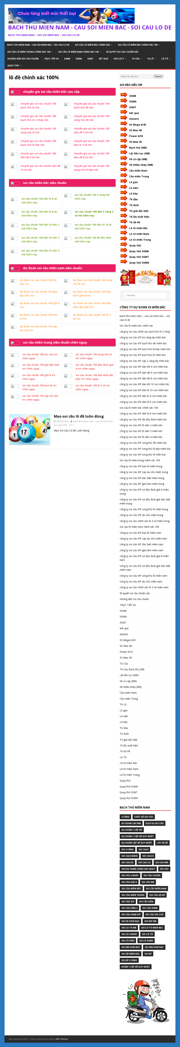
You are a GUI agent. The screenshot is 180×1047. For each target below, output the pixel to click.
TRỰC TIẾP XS (51, 58)
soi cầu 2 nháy (130, 875)
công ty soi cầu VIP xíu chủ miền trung (141, 515)
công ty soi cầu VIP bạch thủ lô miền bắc (143, 355)
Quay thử (13, 65)
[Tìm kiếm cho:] (145, 295)
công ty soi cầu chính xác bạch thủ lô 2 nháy (145, 331)
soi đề (148, 953)
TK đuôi (134, 205)
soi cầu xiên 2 (129, 908)
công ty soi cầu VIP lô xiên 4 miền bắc (141, 437)
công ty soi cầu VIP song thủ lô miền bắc (143, 454)
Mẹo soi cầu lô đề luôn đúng (79, 416)
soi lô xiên (127, 940)
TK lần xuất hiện (139, 216)
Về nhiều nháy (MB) (141, 164)
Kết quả (103, 58)
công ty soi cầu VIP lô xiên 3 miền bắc (141, 431)
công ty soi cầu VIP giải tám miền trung (142, 483)
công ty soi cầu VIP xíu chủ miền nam (141, 581)
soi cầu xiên (146, 901)
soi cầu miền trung (132, 895)
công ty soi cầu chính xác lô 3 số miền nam (144, 587)
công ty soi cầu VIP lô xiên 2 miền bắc (141, 425)
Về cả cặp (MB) (138, 159)
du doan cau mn (131, 823)
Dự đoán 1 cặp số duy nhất (137, 836)
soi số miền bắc (130, 953)
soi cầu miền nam (156, 888)
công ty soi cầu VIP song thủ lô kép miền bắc (145, 448)
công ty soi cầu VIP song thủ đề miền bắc (143, 442)
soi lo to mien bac (152, 927)
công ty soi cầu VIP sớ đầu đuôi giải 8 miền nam (144, 558)
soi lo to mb (128, 927)
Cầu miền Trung (139, 176)
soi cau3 (143, 849)
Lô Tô (164, 58)
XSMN (79, 58)
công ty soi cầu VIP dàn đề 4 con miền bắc (144, 366)
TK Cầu (136, 58)
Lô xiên (133, 188)
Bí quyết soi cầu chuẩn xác (122, 51)
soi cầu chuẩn (151, 875)
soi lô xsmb (146, 940)
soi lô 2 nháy (129, 934)
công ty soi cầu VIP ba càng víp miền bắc (143, 337)
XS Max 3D (135, 141)
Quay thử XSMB (139, 251)
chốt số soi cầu (143, 816)
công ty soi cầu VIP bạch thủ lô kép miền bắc (145, 349)
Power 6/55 (136, 136)
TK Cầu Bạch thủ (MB (132, 669)
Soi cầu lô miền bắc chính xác (92, 44)
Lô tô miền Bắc (138, 228)
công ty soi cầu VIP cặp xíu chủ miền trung (144, 472)
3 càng (125, 816)
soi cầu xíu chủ (154, 914)
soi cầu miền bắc (131, 888)
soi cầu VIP (127, 901)
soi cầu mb (148, 882)
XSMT (90, 58)
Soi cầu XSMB (150, 908)
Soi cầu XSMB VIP (131, 914)
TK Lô (150, 58)
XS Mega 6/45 (137, 124)
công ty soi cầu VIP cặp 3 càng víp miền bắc (144, 361)
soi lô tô (147, 934)
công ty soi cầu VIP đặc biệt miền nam (141, 544)
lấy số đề (162, 842)
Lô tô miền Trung (140, 239)
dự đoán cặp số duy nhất (136, 842)
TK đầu (133, 199)
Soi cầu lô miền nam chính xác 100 (78, 51)
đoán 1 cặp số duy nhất (135, 966)
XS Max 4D (135, 130)
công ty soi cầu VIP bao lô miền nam (140, 532)
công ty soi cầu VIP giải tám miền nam (141, 550)
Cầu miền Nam (138, 170)
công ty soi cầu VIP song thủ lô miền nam (143, 575)
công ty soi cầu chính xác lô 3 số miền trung (144, 521)
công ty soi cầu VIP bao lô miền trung (141, 466)
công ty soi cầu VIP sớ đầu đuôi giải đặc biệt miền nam (145, 567)
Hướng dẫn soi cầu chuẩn (23, 58)
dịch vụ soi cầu (155, 823)
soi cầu (164, 868)
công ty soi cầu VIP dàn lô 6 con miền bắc (143, 402)
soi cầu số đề (157, 895)
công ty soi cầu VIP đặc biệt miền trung (142, 478)
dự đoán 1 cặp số (131, 829)
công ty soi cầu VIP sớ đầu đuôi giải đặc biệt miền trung (145, 501)
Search (158, 76)
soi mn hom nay (154, 947)
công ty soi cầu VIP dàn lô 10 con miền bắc (144, 390)
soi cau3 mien (129, 855)
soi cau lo (144, 862)
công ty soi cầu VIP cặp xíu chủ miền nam (143, 538)
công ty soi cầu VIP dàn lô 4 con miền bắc (143, 396)
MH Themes (62, 1039)
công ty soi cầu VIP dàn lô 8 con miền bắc (143, 413)
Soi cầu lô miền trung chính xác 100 (28, 51)
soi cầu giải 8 (129, 882)
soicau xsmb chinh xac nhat (138, 868)
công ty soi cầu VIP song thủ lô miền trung (144, 509)
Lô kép (133, 193)
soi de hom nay (130, 921)
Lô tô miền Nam (139, 234)
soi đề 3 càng (129, 960)
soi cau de (127, 862)
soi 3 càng (127, 849)
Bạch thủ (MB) (138, 147)
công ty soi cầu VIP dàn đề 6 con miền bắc (144, 372)
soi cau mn (161, 862)
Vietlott (119, 58)
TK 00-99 (134, 222)
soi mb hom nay (130, 947)
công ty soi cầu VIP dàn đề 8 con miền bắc (144, 378)
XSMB (67, 58)
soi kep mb (150, 921)
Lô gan (133, 182)
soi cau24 (147, 855)
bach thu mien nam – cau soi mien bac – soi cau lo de (38, 44)
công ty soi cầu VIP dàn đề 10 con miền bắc (144, 384)
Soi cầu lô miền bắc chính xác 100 (138, 44)
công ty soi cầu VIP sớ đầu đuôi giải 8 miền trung (144, 491)
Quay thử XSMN (139, 262)
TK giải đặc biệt (139, 211)
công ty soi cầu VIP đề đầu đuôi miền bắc (143, 419)
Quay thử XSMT (139, 257)
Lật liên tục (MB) (139, 153)
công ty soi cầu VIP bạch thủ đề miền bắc (143, 343)
